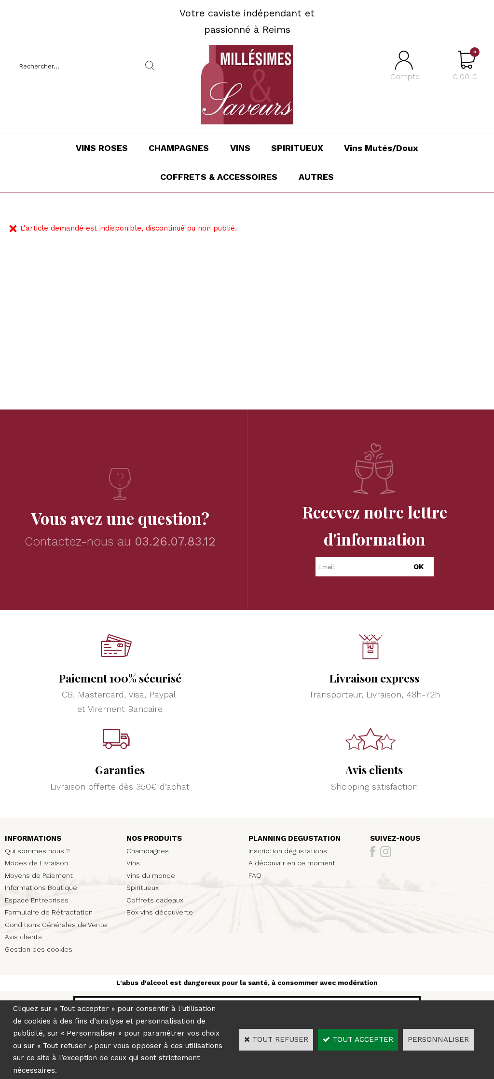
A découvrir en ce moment (291, 863)
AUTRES (316, 177)
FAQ (254, 875)
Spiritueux (142, 887)
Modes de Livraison (36, 863)
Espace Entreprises (37, 900)
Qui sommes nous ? (37, 851)
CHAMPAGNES (179, 148)
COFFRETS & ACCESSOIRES (218, 177)
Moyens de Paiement (39, 875)
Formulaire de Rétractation (49, 912)
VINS (240, 148)
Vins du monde (150, 875)
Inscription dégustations (287, 851)
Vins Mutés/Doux (381, 148)
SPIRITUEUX (297, 148)
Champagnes (147, 851)
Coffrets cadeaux (154, 900)
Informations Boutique (41, 887)
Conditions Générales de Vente (56, 925)
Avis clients (23, 937)
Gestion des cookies (38, 949)
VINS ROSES (102, 148)
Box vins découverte (159, 912)
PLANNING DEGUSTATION (294, 838)
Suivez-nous (395, 838)
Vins (133, 863)
